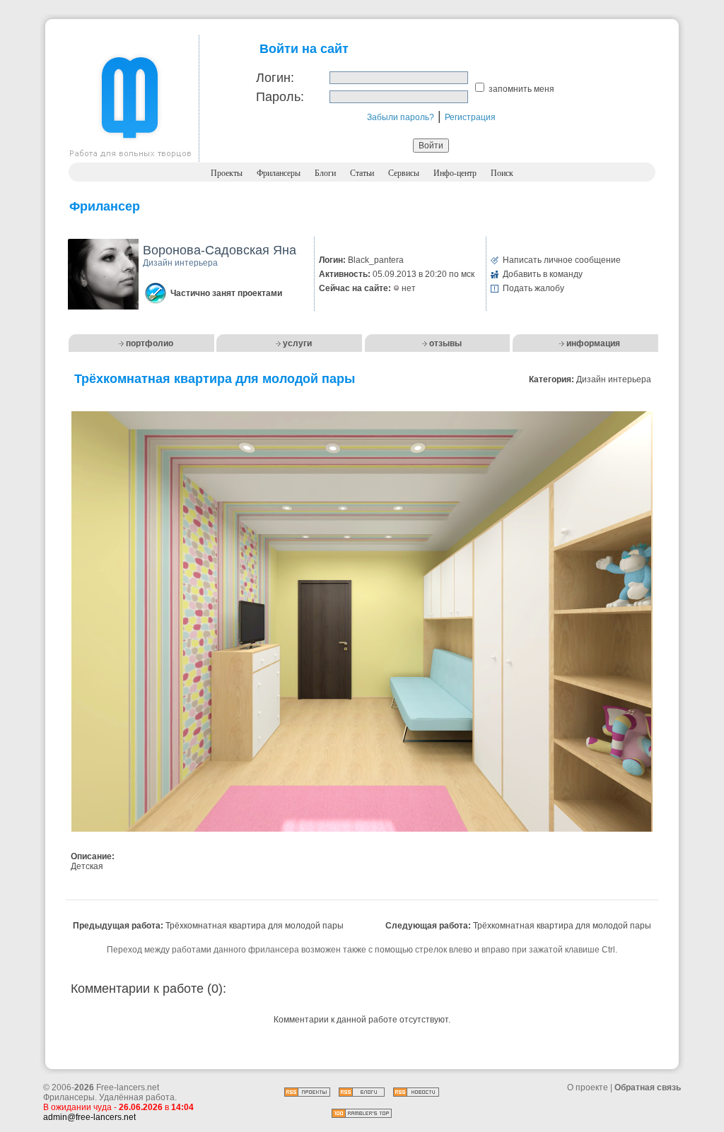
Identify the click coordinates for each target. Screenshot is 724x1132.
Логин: (275, 78)
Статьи (362, 173)
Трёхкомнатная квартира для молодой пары (254, 926)
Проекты (227, 173)
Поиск (502, 173)
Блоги (325, 173)
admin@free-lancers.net (89, 1117)
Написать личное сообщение (562, 260)
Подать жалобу (533, 288)
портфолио (149, 343)
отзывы (445, 343)
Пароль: (280, 97)
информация (593, 343)
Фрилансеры (278, 173)
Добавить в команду (543, 274)
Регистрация (470, 117)
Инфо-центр (455, 173)
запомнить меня (521, 89)
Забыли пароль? (400, 117)
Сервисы (403, 173)
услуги (297, 343)
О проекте (587, 1087)
